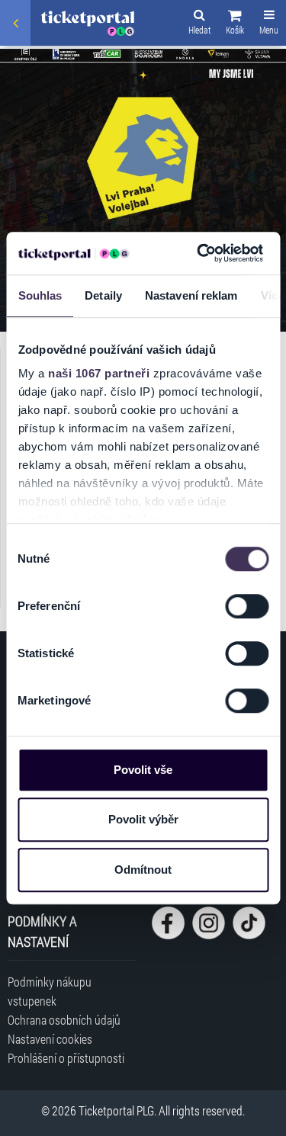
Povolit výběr (143, 819)
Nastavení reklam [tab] (190, 295)
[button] (235, 24)
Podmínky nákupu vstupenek (50, 991)
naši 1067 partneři (98, 373)
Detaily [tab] (103, 295)
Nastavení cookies (50, 1039)
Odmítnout (143, 869)
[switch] (246, 606)
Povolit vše (143, 769)
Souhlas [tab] (40, 295)
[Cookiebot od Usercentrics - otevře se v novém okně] (199, 253)
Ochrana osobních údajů (64, 1020)
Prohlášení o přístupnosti (66, 1058)
